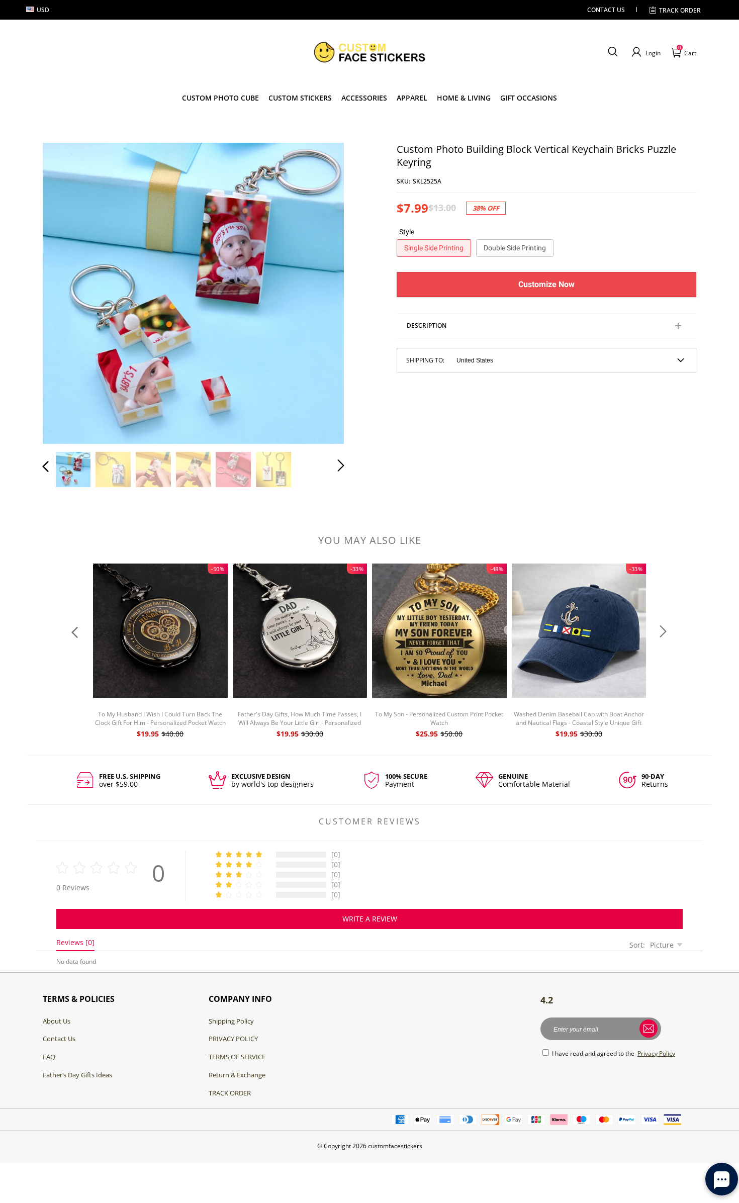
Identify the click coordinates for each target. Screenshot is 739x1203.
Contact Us (59, 1038)
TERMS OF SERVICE (237, 1056)
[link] (300, 98)
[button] (612, 52)
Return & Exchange (237, 1074)
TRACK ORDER (230, 1092)
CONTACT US (606, 10)
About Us (56, 1021)
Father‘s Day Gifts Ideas (77, 1074)
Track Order (680, 10)
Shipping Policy (231, 1021)
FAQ (49, 1056)
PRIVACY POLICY (233, 1038)
